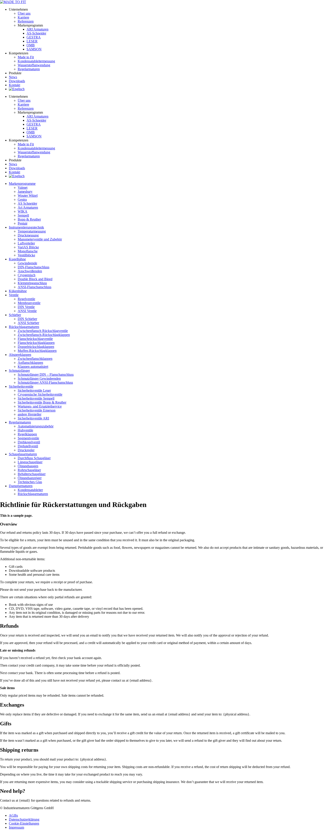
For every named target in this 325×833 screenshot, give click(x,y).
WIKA (22, 211)
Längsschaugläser (30, 462)
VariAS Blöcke (28, 247)
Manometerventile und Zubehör (40, 239)
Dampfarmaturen (20, 486)
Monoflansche (28, 251)
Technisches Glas (30, 482)
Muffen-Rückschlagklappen (37, 351)
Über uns (24, 13)
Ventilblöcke (26, 255)
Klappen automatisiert (33, 366)
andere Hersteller (29, 414)
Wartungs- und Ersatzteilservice (40, 406)
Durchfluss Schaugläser (34, 458)
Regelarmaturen (20, 422)
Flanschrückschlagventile (35, 339)
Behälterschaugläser (32, 474)
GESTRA (34, 37)
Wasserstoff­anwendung (34, 65)
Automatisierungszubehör (36, 426)
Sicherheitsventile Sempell (36, 398)
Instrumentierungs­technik (26, 227)
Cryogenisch (26, 275)
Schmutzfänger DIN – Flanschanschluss (46, 374)
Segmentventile (28, 438)
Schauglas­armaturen (23, 454)
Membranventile (29, 303)
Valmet (22, 187)
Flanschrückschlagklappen (36, 343)
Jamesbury (25, 191)
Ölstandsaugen (28, 466)
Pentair (22, 223)
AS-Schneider (36, 33)
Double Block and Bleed (35, 279)
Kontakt (14, 85)
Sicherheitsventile (21, 386)
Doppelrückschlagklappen (36, 347)
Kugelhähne (17, 259)
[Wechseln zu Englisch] (17, 89)
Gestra (22, 199)
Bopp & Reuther (29, 219)
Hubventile (25, 430)
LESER (32, 41)
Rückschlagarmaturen (33, 494)
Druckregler (26, 450)
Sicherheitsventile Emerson (36, 410)
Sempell (23, 215)
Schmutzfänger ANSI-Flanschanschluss (45, 382)
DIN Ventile (26, 307)
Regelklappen (27, 434)
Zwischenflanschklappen (35, 358)
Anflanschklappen (30, 362)
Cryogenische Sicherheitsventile (40, 394)
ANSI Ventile (27, 311)
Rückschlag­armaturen (24, 327)
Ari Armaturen (28, 207)
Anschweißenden (30, 271)
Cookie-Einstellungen (24, 823)
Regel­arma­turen (29, 69)
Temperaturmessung (32, 231)
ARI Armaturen (37, 29)
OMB (31, 45)
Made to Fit (26, 57)
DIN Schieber (27, 319)
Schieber (15, 315)
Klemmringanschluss (32, 283)
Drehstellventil (28, 446)
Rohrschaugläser (29, 470)
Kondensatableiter (30, 490)
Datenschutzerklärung (24, 819)
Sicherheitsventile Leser (34, 390)
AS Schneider (27, 203)
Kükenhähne (18, 291)
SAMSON (34, 49)
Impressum (16, 827)
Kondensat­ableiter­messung (36, 61)
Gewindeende (27, 263)
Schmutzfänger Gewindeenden (39, 378)
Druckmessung (28, 235)
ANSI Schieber (28, 323)
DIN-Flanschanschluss (33, 267)
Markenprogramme (22, 183)
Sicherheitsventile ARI (33, 418)
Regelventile (26, 299)
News (13, 77)
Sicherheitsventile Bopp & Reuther (42, 402)
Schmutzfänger (19, 370)
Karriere (23, 17)
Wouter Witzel (28, 195)
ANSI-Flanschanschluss (34, 287)
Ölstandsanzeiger (30, 478)
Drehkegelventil (29, 442)
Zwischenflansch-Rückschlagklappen (44, 335)
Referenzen (26, 21)
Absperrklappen (20, 354)
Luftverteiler (26, 243)
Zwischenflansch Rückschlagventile (43, 331)
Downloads (17, 81)
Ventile (14, 295)
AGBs (13, 815)
